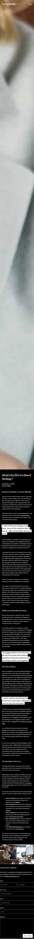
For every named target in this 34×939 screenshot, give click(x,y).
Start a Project (27, 936)
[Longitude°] (9, 4)
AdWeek (17, 802)
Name (2, 881)
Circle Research (19, 829)
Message (2, 917)
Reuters (8, 810)
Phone (1, 899)
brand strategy (25, 515)
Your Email (3, 890)
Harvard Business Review (16, 816)
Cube (7, 825)
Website (2, 908)
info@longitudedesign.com (12, 876)
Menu (30, 4)
